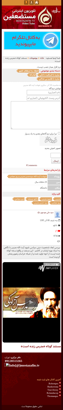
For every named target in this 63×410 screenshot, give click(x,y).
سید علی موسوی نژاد (45, 212)
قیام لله (32, 74)
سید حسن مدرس (41, 202)
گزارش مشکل (50, 264)
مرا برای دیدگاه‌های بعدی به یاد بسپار (41, 133)
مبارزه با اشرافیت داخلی (50, 74)
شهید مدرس (46, 198)
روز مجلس (56, 202)
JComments (31, 165)
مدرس (57, 198)
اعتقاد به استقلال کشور (28, 70)
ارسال (56, 161)
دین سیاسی (19, 198)
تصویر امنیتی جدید (53, 148)
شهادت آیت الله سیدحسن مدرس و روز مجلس (28, 176)
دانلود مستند (33, 198)
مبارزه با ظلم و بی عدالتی (49, 78)
